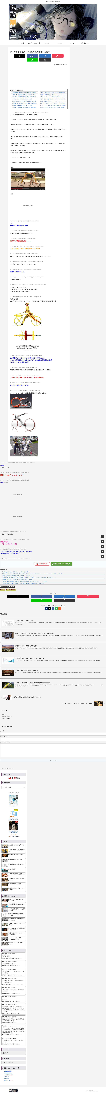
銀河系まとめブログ (8, 1080)
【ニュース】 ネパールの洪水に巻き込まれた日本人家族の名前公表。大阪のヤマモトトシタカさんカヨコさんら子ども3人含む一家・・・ (34, 573)
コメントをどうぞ (5, 742)
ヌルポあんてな (7, 1073)
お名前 (2, 731)
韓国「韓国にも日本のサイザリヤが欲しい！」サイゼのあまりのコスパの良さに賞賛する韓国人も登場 (64, 101)
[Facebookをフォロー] (53, 608)
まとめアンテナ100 (8, 1074)
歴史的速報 (6, 1078)
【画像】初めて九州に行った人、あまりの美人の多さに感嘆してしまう (29, 103)
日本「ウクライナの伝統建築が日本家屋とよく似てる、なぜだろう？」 (57, 96)
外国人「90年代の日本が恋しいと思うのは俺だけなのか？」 (55, 92)
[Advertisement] (39, 77)
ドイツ (3, 589)
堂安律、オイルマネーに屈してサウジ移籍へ (23, 105)
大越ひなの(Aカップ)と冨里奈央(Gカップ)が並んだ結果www (16, 572)
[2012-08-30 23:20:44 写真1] (28, 179)
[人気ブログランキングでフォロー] (61, 564)
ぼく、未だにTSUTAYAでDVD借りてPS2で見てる (24, 94)
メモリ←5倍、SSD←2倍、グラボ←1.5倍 (22, 99)
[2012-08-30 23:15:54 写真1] (27, 326)
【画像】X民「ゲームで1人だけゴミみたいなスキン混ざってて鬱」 (18, 579)
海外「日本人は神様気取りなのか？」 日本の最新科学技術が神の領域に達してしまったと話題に (25, 581)
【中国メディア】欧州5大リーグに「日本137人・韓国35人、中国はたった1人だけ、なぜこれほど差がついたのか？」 (29, 577)
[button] (45, 60)
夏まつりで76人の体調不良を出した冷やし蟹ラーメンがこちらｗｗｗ (57, 107)
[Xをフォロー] (49, 608)
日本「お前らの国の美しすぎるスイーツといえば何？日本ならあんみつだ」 (58, 99)
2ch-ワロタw (5, 586)
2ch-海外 (12, 586)
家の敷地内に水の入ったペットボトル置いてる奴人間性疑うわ (27, 92)
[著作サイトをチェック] (46, 608)
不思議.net (6, 1076)
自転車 (13, 589)
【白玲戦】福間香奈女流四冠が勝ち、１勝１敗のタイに (25, 96)
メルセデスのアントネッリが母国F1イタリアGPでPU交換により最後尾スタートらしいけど (23, 583)
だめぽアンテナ (7, 1071)
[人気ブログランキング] (17, 777)
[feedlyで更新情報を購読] (56, 608)
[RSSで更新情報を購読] (59, 608)
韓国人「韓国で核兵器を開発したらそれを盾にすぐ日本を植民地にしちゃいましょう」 (61, 94)
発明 (9, 589)
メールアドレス (4, 736)
